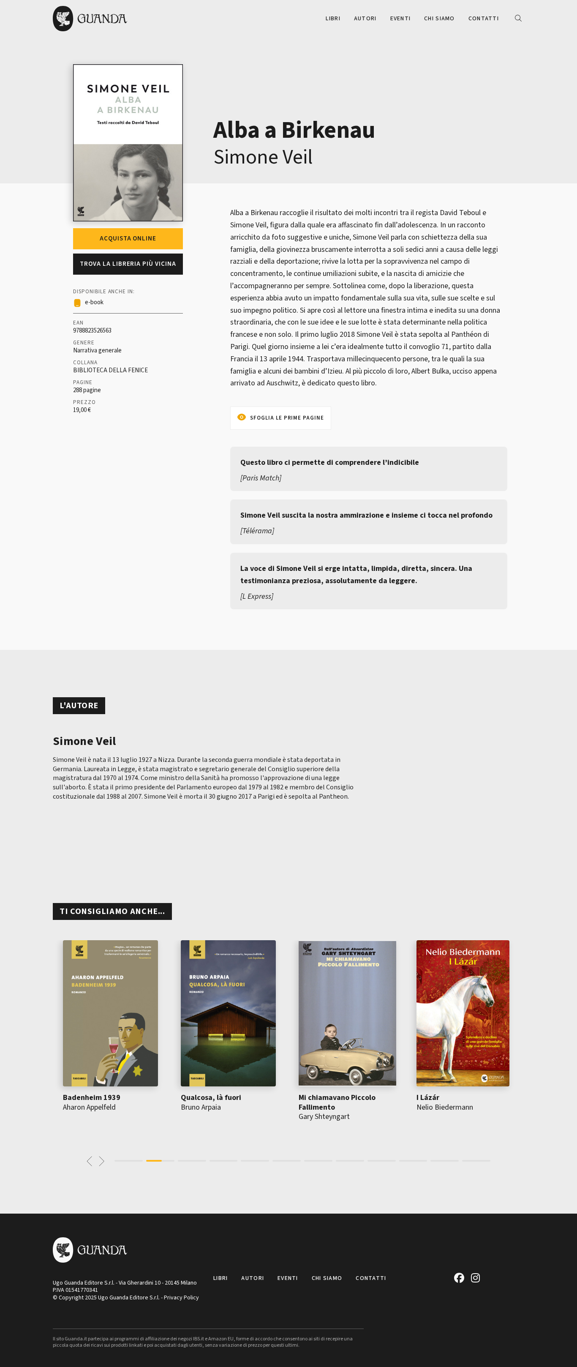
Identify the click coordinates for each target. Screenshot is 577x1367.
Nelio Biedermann (444, 1107)
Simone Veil (263, 157)
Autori (365, 18)
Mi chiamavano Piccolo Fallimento (337, 1102)
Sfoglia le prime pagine (287, 418)
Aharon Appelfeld (89, 1107)
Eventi (400, 18)
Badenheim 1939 (91, 1097)
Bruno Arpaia (201, 1107)
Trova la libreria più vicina (128, 263)
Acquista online (128, 238)
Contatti (483, 18)
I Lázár (427, 1097)
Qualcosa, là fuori (211, 1097)
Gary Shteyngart (324, 1116)
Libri (333, 18)
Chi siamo (439, 18)
